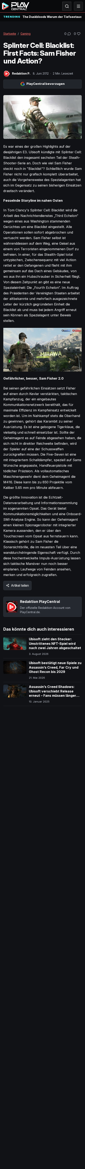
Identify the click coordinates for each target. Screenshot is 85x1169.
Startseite (9, 33)
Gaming (25, 33)
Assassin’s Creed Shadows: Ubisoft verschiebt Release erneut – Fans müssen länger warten (52, 693)
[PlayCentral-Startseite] (15, 6)
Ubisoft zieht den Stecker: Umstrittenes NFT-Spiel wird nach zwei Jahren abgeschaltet (55, 643)
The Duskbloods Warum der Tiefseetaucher (52, 16)
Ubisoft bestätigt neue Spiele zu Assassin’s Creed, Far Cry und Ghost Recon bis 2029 (55, 667)
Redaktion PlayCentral (40, 601)
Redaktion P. (21, 73)
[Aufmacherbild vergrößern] (42, 117)
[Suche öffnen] (66, 6)
